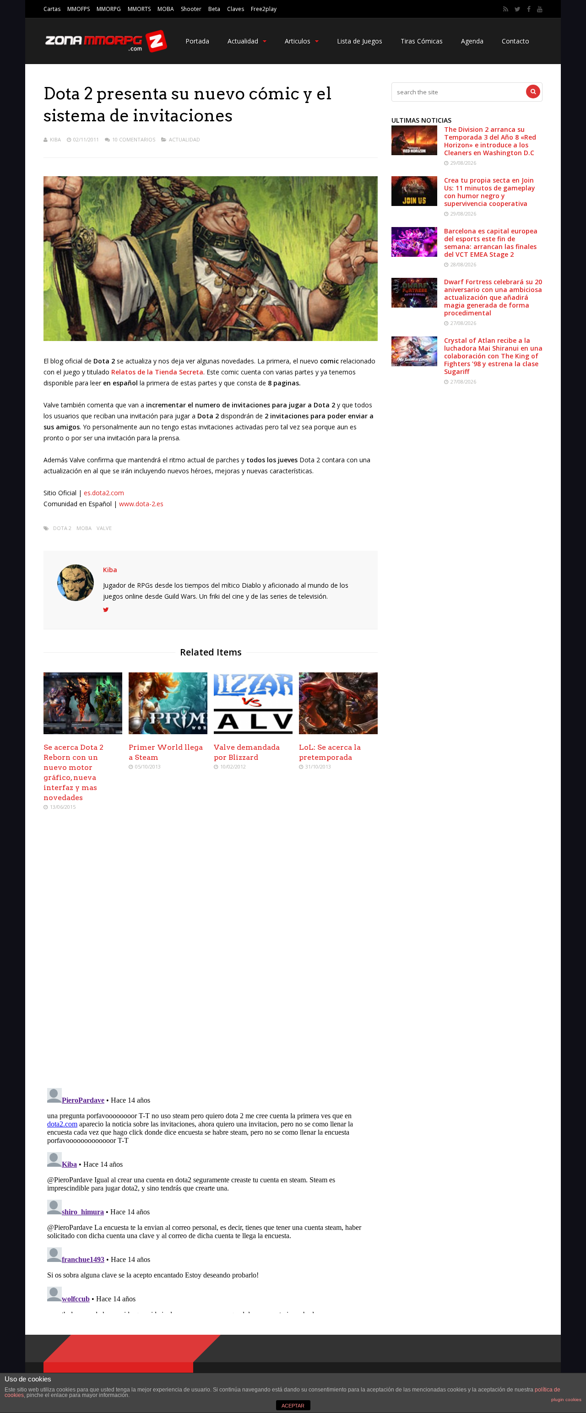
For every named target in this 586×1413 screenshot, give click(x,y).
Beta (214, 9)
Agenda (472, 41)
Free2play (264, 9)
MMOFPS (78, 9)
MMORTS (139, 9)
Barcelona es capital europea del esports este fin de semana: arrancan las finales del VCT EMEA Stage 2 (490, 243)
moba (84, 528)
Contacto (515, 41)
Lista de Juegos (359, 41)
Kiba (55, 139)
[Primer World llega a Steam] (168, 731)
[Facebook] (529, 9)
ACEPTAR (293, 1405)
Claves (235, 9)
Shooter (191, 9)
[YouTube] (540, 9)
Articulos (297, 41)
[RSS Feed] (505, 9)
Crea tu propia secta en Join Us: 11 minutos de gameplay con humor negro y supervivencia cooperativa (489, 192)
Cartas (51, 9)
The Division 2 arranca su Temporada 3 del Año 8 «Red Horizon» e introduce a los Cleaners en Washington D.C (490, 141)
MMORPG (109, 9)
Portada (197, 41)
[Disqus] (210, 950)
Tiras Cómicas (422, 41)
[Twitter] (518, 9)
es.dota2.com (104, 492)
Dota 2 (62, 528)
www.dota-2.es (141, 503)
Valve (104, 528)
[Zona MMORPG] (105, 50)
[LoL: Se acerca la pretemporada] (338, 731)
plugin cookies (566, 1399)
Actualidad (243, 41)
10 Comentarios (133, 139)
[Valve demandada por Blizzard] (253, 731)
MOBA (165, 9)
